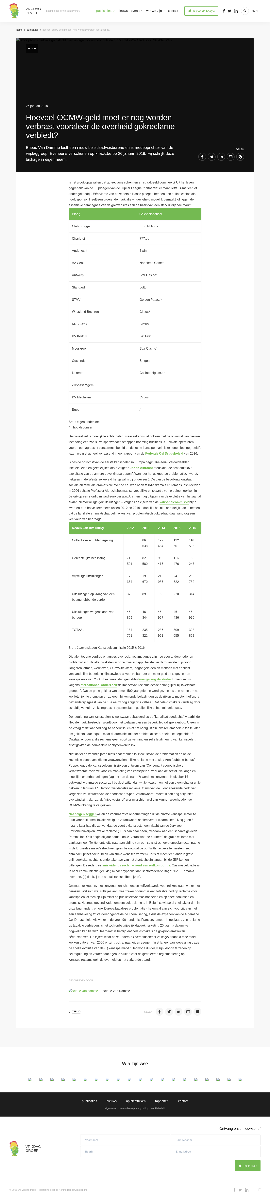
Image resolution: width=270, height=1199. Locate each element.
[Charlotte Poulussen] (184, 1079)
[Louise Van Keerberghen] (218, 1079)
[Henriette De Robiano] (74, 1079)
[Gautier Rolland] (195, 1079)
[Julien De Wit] (85, 1079)
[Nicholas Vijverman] (240, 1079)
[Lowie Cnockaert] (52, 1079)
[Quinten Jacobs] (151, 1079)
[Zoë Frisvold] (107, 1079)
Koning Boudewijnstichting (73, 1190)
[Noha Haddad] (129, 1079)
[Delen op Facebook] (202, 157)
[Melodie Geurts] (118, 1079)
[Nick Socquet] (207, 1079)
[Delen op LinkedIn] (221, 157)
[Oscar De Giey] (63, 1079)
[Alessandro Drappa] (96, 1079)
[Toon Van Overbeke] (229, 1079)
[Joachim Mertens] (173, 1079)
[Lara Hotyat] (140, 1079)
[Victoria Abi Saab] (29, 1079)
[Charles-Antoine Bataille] (40, 1079)
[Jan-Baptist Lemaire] (162, 1079)
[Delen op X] (212, 157)
